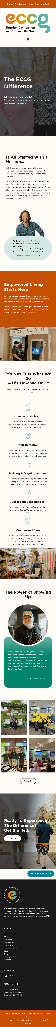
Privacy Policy (34, 1020)
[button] (28, 39)
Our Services (9, 942)
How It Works (9, 945)
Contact (45, 4)
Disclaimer (24, 1020)
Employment (21, 4)
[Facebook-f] (6, 976)
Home (10, 4)
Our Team (8, 940)
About (6, 937)
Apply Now (34, 4)
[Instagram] (11, 976)
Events (6, 951)
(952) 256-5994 (11, 984)
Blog (6, 954)
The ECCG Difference (12, 948)
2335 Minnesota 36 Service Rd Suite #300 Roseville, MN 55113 (14, 992)
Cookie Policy (13, 1020)
